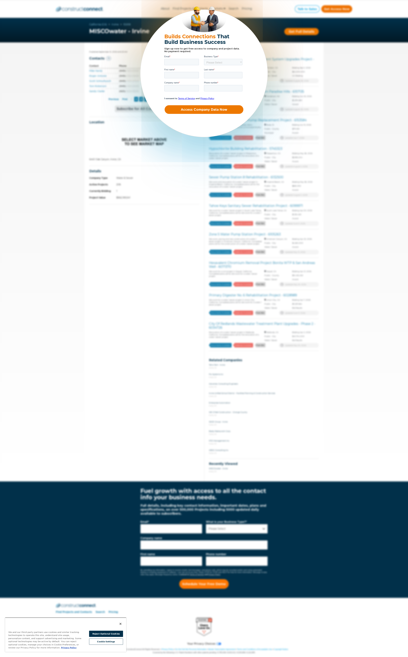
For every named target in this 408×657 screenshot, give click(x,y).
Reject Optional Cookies (106, 634)
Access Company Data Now (204, 109)
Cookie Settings (106, 641)
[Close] (120, 623)
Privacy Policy (68, 647)
